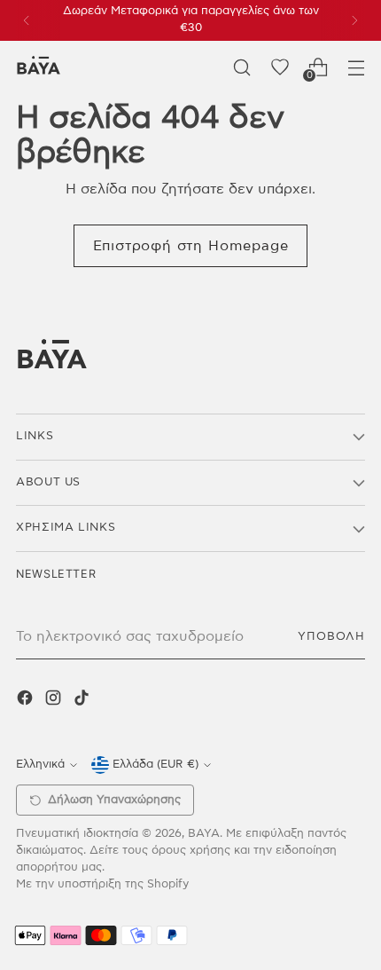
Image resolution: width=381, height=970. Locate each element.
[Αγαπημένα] (279, 67)
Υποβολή (331, 637)
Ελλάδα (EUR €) (155, 764)
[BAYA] (38, 67)
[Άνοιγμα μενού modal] (356, 67)
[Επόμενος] (354, 20)
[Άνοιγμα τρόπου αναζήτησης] (241, 67)
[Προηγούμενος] (26, 20)
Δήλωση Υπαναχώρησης (114, 800)
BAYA (204, 834)
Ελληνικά (40, 764)
